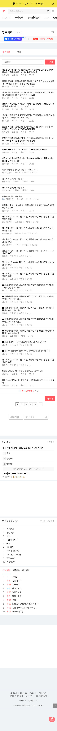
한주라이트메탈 (13, 551)
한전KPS (8, 458)
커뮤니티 (6, 17)
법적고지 (29, 696)
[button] (24, 62)
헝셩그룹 (10, 532)
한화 (8, 536)
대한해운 (9, 464)
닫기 (53, 4)
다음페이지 (40, 404)
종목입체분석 (34, 17)
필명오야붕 (6, 182)
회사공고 (23, 693)
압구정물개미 (7, 222)
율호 (8, 543)
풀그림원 (5, 75)
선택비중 (5, 152)
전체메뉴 (54, 11)
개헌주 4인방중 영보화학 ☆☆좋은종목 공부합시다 (22, 371)
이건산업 (10, 529)
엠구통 (4, 256)
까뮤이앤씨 (11, 562)
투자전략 (19, 17)
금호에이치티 (12, 540)
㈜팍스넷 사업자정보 (27, 700)
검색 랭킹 (6, 570)
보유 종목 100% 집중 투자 (16, 473)
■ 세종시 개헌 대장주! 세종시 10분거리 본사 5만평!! (24, 342)
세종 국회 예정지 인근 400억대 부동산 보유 (19, 170)
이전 (47, 442)
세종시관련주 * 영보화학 (12, 196)
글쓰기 (50, 62)
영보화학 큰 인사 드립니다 (13, 179)
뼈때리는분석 (7, 173)
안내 (30, 391)
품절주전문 (9, 199)
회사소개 (14, 693)
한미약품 (10, 547)
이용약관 (42, 693)
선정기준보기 (16, 521)
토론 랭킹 (16, 570)
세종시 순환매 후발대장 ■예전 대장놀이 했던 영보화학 (24, 149)
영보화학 (12, 32)
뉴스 (47, 17)
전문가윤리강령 (41, 696)
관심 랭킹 (25, 570)
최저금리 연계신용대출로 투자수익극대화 (28, 469)
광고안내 (33, 693)
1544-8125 (20, 477)
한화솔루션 (11, 558)
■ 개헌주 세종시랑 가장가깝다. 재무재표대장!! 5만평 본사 (26, 351)
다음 (53, 442)
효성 (7, 453)
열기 (55, 706)
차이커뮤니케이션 (14, 554)
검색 (48, 11)
